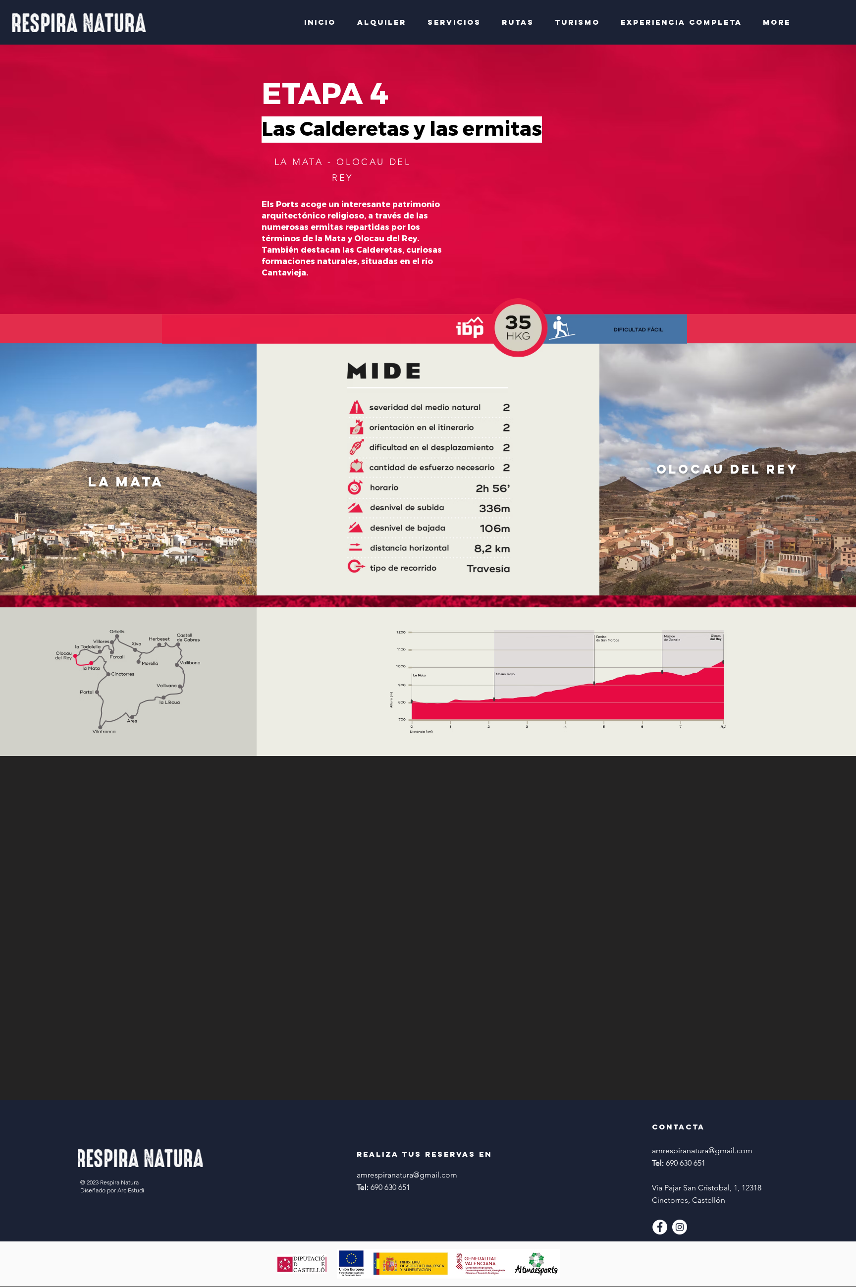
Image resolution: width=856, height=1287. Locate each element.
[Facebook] (659, 1227)
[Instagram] (679, 1227)
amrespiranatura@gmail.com (407, 1175)
